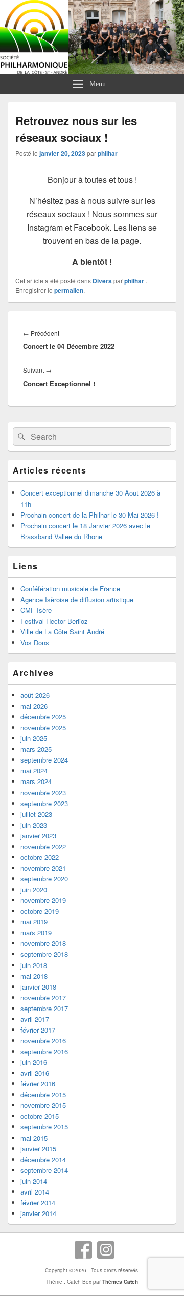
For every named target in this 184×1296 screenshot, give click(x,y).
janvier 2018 (38, 987)
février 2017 (37, 1030)
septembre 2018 (44, 954)
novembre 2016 (43, 1040)
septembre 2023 (44, 803)
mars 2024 (36, 781)
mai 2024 (34, 770)
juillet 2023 (36, 814)
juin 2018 (33, 965)
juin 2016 (33, 1062)
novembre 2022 (43, 846)
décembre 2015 (43, 1094)
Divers (102, 280)
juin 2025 (33, 738)
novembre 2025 (43, 727)
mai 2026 (34, 706)
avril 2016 (34, 1073)
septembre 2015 (44, 1127)
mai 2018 (34, 976)
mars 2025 (36, 749)
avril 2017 (34, 1019)
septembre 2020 (44, 878)
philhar (108, 153)
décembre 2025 (43, 717)
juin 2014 (33, 1181)
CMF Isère (36, 610)
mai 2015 (34, 1138)
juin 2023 (33, 825)
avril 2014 (34, 1192)
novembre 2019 (43, 900)
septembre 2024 (44, 760)
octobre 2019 (39, 911)
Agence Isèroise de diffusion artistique (76, 599)
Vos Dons (34, 642)
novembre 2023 (43, 792)
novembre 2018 (43, 943)
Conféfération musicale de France (70, 588)
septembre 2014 (44, 1170)
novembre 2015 (43, 1105)
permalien (68, 290)
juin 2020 (33, 889)
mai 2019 (34, 922)
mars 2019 (36, 932)
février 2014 (37, 1202)
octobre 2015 (39, 1116)
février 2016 (37, 1083)
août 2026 (35, 695)
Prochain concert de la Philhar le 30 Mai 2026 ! (89, 515)
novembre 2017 (43, 997)
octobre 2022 (39, 857)
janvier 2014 (38, 1213)
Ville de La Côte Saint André (62, 631)
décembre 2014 (43, 1159)
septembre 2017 (44, 1008)
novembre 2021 (43, 868)
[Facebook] (83, 1250)
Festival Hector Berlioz (54, 621)
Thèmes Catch (120, 1281)
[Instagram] (105, 1250)
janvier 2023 (38, 835)
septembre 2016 (44, 1051)
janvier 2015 (38, 1149)
